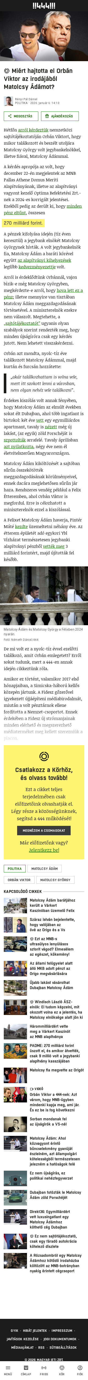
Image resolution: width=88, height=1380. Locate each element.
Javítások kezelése (23, 1339)
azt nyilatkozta (18, 446)
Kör (62, 1374)
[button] (15, 868)
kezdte (21, 526)
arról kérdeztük (33, 130)
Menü (8, 1374)
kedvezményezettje (37, 267)
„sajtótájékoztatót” (22, 323)
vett (40, 420)
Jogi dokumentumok (60, 1339)
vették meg (54, 546)
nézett (51, 427)
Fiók (80, 1374)
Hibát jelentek (35, 1330)
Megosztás (23, 116)
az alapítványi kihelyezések (44, 260)
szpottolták (15, 440)
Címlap (26, 1374)
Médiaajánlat (22, 1347)
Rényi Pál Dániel (26, 99)
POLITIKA (21, 103)
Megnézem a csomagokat (44, 830)
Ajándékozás (62, 116)
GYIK (14, 1330)
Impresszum (62, 1330)
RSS (41, 1347)
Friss (44, 1374)
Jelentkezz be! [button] (44, 850)
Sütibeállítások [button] (63, 1347)
